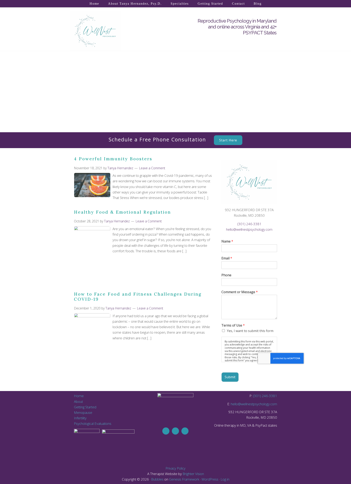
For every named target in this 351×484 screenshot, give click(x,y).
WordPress (210, 479)
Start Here (228, 140)
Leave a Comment (152, 168)
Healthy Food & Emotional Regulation (122, 212)
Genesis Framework (184, 479)
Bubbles (157, 479)
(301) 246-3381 (249, 224)
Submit (230, 377)
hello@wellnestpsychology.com (249, 229)
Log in (225, 479)
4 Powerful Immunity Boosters (113, 159)
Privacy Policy (175, 468)
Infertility (80, 418)
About (78, 401)
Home (79, 395)
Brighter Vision (193, 473)
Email (226, 258)
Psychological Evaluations (92, 423)
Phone (226, 275)
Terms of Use (233, 325)
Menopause (83, 412)
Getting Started (85, 407)
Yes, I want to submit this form (250, 331)
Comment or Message (239, 292)
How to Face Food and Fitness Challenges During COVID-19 (138, 296)
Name (227, 241)
